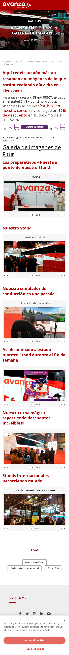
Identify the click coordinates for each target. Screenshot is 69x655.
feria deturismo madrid (24, 568)
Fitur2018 (53, 568)
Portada (7, 61)
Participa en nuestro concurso (31, 108)
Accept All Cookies (34, 640)
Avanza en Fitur (34, 562)
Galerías (34, 21)
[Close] (65, 620)
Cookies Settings (35, 648)
